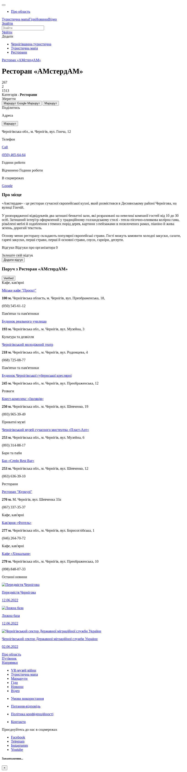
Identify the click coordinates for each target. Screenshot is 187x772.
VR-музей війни (23, 670)
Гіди (32, 19)
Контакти (18, 722)
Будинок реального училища (24, 321)
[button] (7, 32)
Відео (52, 19)
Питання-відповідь (25, 706)
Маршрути (19, 678)
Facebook (18, 737)
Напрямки (10, 662)
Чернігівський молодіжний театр (27, 344)
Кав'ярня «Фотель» (16, 523)
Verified (8, 278)
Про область (20, 11)
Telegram (17, 741)
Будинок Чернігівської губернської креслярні (37, 375)
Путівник (9, 658)
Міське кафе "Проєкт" (19, 290)
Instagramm (19, 745)
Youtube (17, 749)
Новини (42, 19)
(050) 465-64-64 (14, 155)
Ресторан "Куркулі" (17, 492)
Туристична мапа (15, 19)
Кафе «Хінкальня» (16, 554)
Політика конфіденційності (32, 714)
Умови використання (27, 698)
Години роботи (31, 170)
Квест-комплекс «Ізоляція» (23, 399)
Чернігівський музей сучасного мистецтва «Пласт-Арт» (45, 430)
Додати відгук (13, 260)
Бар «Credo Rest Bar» (18, 461)
